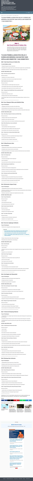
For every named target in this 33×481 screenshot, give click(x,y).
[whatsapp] (23, 400)
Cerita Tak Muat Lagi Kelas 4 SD (15, 451)
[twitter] (10, 400)
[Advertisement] (16, 475)
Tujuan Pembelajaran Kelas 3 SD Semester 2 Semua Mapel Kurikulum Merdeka (15, 233)
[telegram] (29, 400)
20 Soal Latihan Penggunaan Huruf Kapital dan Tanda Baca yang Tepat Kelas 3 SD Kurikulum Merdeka (16, 440)
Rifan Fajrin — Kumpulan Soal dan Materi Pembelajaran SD (8, 3)
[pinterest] (16, 400)
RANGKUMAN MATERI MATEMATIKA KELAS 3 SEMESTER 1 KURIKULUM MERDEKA (15, 464)
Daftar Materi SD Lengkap (17, 424)
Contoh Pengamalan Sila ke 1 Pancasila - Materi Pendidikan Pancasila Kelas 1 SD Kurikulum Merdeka (16, 446)
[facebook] (4, 400)
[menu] (2, 13)
